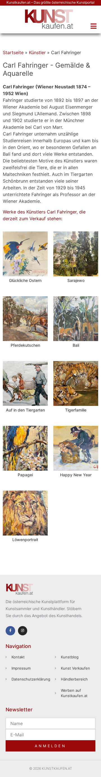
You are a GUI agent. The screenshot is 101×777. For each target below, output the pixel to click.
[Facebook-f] (10, 631)
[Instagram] (22, 631)
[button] (93, 26)
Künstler (37, 52)
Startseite (13, 52)
